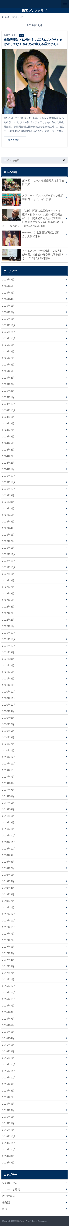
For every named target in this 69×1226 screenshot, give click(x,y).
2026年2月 (8, 312)
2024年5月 (8, 442)
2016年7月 (8, 1018)
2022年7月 (8, 586)
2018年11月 (9, 841)
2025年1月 (8, 397)
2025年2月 (8, 390)
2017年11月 (9, 920)
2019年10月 (9, 769)
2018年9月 (8, 855)
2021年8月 (8, 658)
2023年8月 (8, 501)
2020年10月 (9, 704)
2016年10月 (9, 998)
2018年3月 (8, 894)
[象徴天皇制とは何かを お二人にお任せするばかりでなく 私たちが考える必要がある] (35, 111)
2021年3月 (8, 678)
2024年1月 (8, 469)
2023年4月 (8, 527)
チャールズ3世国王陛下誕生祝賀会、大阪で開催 (41, 234)
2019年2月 (8, 822)
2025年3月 (8, 384)
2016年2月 (8, 1051)
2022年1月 (8, 626)
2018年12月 (9, 835)
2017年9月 (8, 933)
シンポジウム (9, 1182)
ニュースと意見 (11, 1189)
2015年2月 (8, 1123)
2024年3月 (8, 456)
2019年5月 (8, 802)
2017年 (14, 17)
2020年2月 (8, 743)
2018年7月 (8, 868)
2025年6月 (8, 364)
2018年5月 (8, 881)
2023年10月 (9, 488)
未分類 (6, 1202)
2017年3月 (8, 966)
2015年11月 (9, 1070)
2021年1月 (8, 684)
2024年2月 (8, 462)
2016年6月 (8, 1025)
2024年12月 (9, 403)
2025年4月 (8, 377)
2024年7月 (8, 429)
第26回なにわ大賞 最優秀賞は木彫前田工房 (43, 182)
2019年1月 (8, 828)
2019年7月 (8, 789)
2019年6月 (8, 796)
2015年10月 (9, 1077)
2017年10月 (9, 926)
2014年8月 (8, 1155)
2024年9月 (8, 416)
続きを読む (14, 139)
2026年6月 (8, 285)
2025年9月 (8, 344)
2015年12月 (9, 1064)
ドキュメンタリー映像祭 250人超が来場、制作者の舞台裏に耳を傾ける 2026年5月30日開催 (42, 254)
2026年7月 (8, 279)
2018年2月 (8, 900)
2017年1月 (8, 979)
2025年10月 (9, 338)
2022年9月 (8, 573)
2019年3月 (8, 815)
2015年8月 (8, 1090)
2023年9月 (8, 495)
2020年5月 (8, 730)
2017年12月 (9, 913)
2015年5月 (8, 1110)
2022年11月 (9, 560)
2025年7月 (8, 357)
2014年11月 (9, 1142)
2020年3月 (8, 737)
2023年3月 (8, 534)
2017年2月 (8, 972)
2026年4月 (8, 299)
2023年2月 (8, 541)
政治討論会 (8, 1195)
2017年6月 (8, 946)
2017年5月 (8, 953)
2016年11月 (9, 992)
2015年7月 (8, 1097)
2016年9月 (8, 1005)
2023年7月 (8, 508)
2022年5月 (8, 599)
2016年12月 (9, 985)
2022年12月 (9, 554)
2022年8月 (8, 580)
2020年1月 (8, 750)
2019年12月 (9, 756)
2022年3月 (8, 613)
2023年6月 (8, 514)
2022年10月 (9, 567)
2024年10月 (9, 410)
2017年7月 (8, 940)
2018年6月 (8, 874)
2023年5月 (8, 521)
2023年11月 (9, 482)
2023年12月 (9, 475)
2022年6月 (8, 593)
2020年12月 (9, 691)
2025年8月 (8, 351)
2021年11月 (9, 639)
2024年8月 (8, 423)
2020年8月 (8, 717)
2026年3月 (8, 305)
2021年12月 (9, 632)
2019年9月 (8, 776)
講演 (4, 1208)
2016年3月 (8, 1044)
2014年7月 (8, 1162)
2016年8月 (8, 1012)
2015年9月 (8, 1083)
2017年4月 (8, 959)
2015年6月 (8, 1103)
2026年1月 (8, 318)
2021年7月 (8, 665)
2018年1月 (8, 907)
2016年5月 (8, 1031)
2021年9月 (8, 652)
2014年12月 (9, 1136)
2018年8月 (8, 861)
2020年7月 (8, 724)
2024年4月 (8, 449)
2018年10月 (9, 848)
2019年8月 (8, 783)
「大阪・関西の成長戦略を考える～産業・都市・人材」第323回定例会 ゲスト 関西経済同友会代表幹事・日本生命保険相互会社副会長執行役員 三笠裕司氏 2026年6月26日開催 (33, 218)
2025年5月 (8, 371)
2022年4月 (8, 606)
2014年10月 (9, 1149)
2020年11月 (9, 698)
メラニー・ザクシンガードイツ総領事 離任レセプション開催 (42, 197)
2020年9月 (8, 711)
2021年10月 (9, 645)
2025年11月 (9, 331)
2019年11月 (9, 763)
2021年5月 (8, 671)
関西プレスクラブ (34, 10)
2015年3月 (8, 1116)
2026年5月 (8, 292)
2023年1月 (8, 547)
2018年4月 (8, 887)
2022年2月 (8, 619)
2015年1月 (8, 1129)
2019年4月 (8, 809)
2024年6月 (8, 436)
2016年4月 (8, 1038)
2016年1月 (8, 1057)
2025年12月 (9, 325)
